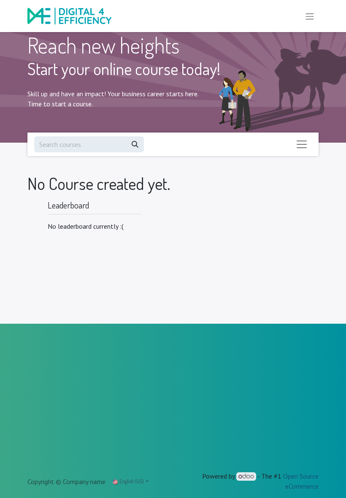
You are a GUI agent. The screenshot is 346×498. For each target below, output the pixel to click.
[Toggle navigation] (310, 16)
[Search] (135, 144)
